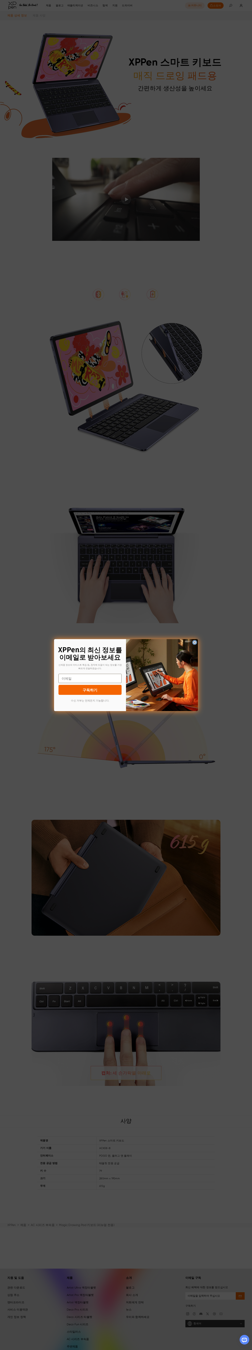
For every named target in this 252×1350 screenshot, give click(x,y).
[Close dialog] (194, 642)
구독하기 (90, 689)
